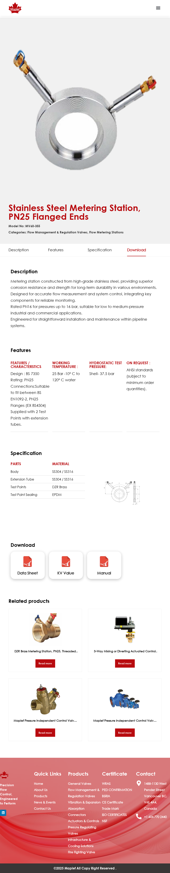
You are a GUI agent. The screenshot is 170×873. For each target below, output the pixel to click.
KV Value (65, 573)
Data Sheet (27, 573)
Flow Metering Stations (106, 232)
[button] (158, 8)
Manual (104, 573)
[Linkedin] (3, 813)
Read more (45, 663)
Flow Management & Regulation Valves (57, 232)
